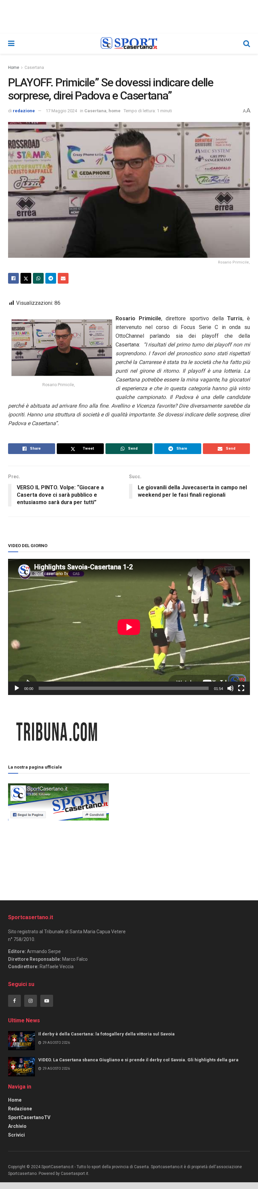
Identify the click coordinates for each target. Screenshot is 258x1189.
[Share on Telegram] (50, 278)
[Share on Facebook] (13, 278)
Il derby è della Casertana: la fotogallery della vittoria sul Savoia (106, 1033)
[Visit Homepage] (129, 43)
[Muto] (230, 688)
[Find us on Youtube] (46, 1001)
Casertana (34, 67)
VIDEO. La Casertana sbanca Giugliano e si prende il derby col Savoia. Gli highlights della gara (138, 1059)
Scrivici (16, 1135)
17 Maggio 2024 (61, 110)
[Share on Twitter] (25, 278)
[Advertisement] (179, 829)
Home (13, 67)
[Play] (16, 688)
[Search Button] (246, 44)
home (115, 110)
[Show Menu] (11, 44)
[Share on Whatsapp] (38, 278)
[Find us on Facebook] (14, 1001)
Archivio (17, 1126)
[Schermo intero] (241, 688)
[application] (129, 627)
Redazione (20, 1108)
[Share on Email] (63, 278)
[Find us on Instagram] (30, 1001)
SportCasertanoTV (29, 1117)
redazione (24, 110)
